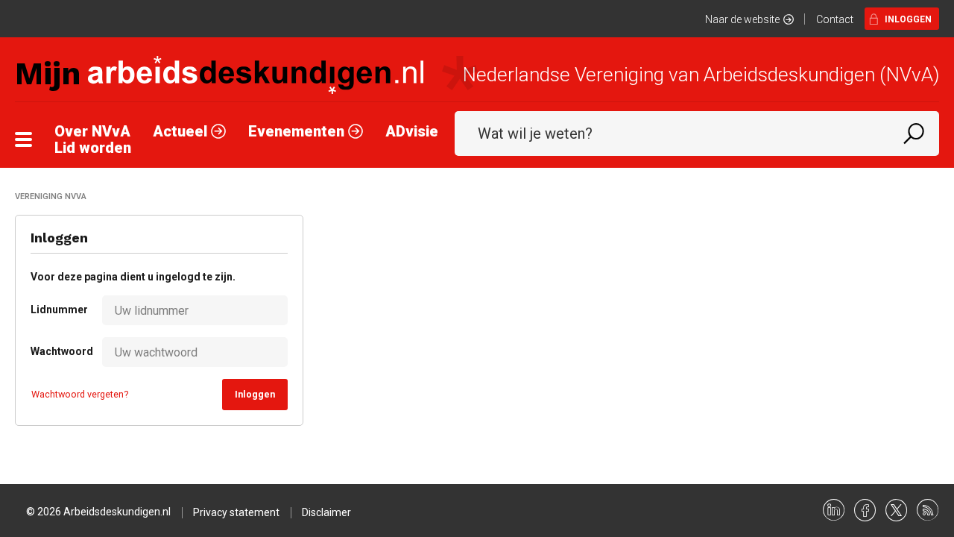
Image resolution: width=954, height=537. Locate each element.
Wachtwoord (51, 351)
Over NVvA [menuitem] (92, 131)
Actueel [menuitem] (182, 131)
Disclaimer (326, 512)
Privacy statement (236, 512)
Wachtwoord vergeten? (79, 394)
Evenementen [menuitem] (298, 131)
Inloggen (908, 19)
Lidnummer (51, 309)
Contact (834, 19)
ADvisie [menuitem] (411, 131)
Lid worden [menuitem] (92, 147)
